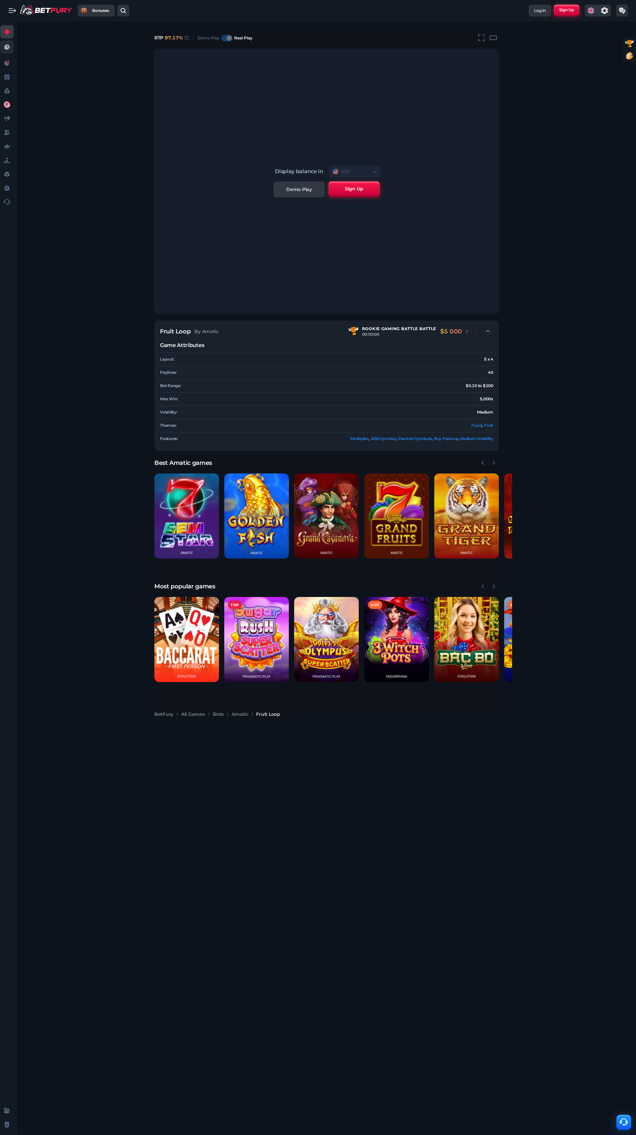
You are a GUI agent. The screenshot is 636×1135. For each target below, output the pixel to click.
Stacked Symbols (415, 438)
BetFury (163, 714)
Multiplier (359, 438)
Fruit (488, 425)
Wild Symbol (383, 438)
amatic (240, 714)
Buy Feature (445, 438)
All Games (192, 714)
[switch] (227, 38)
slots (218, 714)
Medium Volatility (476, 438)
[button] (186, 516)
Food (476, 425)
